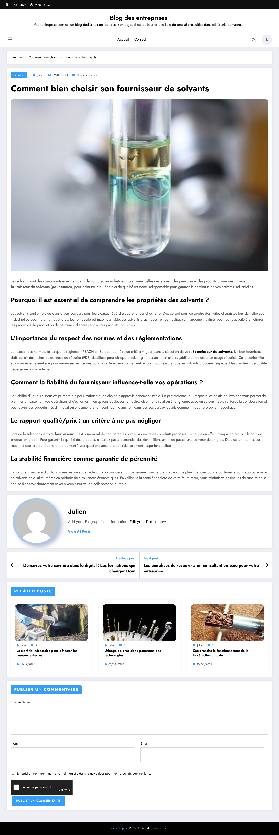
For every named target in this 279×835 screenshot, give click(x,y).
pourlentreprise (119, 828)
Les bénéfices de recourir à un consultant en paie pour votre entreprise (201, 568)
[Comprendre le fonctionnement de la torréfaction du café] (227, 622)
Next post (151, 558)
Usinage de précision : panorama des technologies (133, 652)
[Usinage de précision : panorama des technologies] (139, 622)
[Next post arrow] (267, 565)
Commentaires (20, 702)
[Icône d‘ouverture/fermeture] (10, 40)
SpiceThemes (161, 828)
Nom (14, 743)
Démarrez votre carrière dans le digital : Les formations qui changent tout (79, 568)
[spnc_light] (267, 40)
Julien (41, 75)
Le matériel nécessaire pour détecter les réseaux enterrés (47, 652)
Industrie (19, 75)
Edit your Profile (143, 522)
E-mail (144, 743)
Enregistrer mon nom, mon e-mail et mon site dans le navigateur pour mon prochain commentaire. (84, 773)
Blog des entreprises (138, 17)
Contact (140, 39)
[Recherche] (254, 40)
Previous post (125, 558)
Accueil (123, 39)
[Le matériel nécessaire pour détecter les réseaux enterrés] (51, 622)
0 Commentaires (87, 75)
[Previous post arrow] (12, 565)
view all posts (79, 531)
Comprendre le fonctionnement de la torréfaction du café (220, 652)
